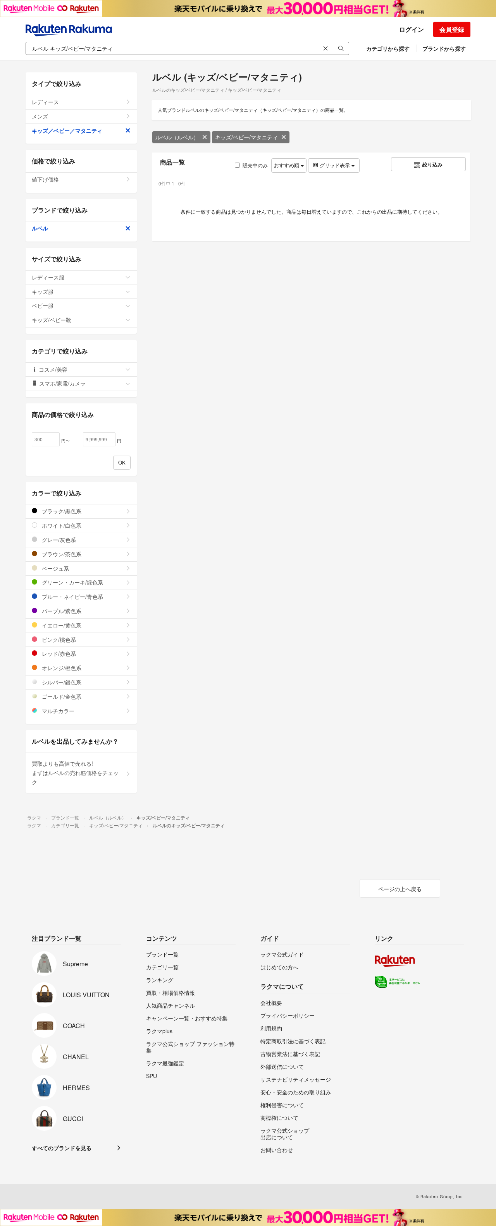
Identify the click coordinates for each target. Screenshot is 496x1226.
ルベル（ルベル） (177, 137)
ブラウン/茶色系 (60, 554)
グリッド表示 (334, 165)
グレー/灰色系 (58, 540)
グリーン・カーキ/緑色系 (71, 582)
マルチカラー (57, 711)
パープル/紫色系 (60, 611)
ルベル (40, 228)
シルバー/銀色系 (60, 682)
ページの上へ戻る (400, 889)
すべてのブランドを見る (61, 1148)
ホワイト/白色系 (60, 525)
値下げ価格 (45, 179)
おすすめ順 (287, 165)
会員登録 (451, 29)
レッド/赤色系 (58, 653)
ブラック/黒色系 (60, 511)
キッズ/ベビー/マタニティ (246, 137)
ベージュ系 (54, 568)
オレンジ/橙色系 (60, 668)
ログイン (411, 29)
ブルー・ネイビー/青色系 (71, 596)
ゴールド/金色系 (60, 696)
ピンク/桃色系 (58, 639)
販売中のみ (255, 165)
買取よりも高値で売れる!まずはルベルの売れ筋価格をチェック (75, 773)
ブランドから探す (444, 48)
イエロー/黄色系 (60, 625)
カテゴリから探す (388, 48)
